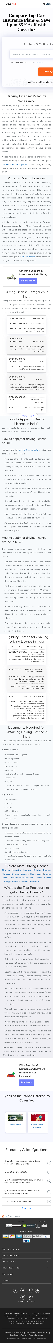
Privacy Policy (31, 1333)
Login (48, 4)
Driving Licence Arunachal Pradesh (20, 881)
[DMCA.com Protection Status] (14, 1225)
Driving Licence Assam (38, 877)
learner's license (27, 256)
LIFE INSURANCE (9, 1262)
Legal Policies (43, 1333)
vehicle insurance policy (15, 164)
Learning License (21, 870)
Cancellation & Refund (18, 1335)
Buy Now (26, 1082)
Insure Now (28, 280)
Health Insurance (10, 1255)
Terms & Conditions (36, 1335)
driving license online (29, 450)
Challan (6, 870)
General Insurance (11, 1249)
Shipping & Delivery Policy (14, 1333)
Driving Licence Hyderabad (27, 874)
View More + (28, 416)
